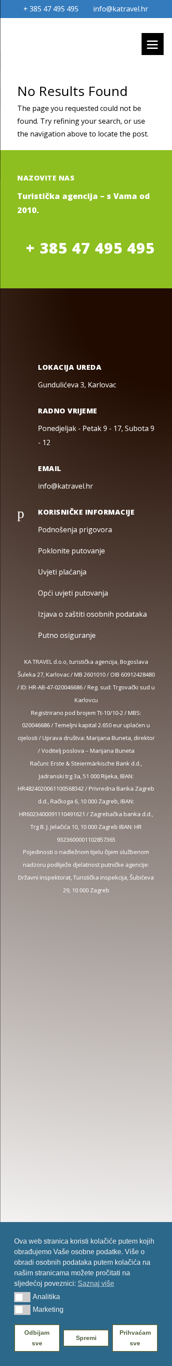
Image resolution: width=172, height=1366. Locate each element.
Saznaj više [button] (96, 1283)
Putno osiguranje (67, 635)
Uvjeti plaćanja (62, 572)
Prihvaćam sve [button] (135, 1338)
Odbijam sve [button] (36, 1338)
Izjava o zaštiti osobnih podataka (92, 614)
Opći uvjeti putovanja (73, 593)
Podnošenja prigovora (75, 529)
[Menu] (153, 44)
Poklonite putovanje (71, 551)
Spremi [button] (86, 1337)
